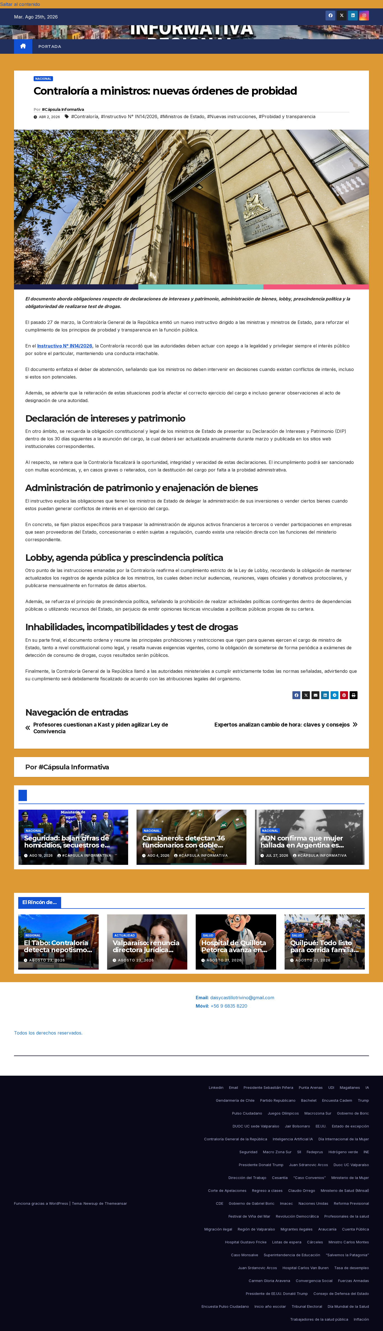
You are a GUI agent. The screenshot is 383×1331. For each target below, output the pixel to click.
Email (233, 1087)
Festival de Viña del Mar (249, 1216)
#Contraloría (84, 116)
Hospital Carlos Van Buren (306, 1267)
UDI (331, 1087)
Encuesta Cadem (337, 1100)
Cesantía (280, 1177)
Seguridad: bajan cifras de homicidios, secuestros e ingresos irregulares (66, 845)
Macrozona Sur (317, 1113)
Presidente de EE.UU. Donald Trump (277, 1293)
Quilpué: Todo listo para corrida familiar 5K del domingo (323, 950)
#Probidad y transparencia (287, 116)
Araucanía (327, 1229)
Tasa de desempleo (351, 1267)
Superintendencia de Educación (292, 1255)
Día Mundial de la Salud (348, 1306)
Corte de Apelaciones (227, 1190)
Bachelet (309, 1100)
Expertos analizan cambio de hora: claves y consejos (282, 724)
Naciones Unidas (313, 1203)
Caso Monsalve (244, 1255)
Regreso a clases (267, 1190)
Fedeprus (315, 1152)
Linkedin (216, 1087)
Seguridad (248, 1152)
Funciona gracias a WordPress (41, 1203)
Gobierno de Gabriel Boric (251, 1203)
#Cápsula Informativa (63, 109)
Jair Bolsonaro (297, 1126)
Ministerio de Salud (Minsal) (345, 1190)
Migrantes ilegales (297, 1229)
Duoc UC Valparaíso (351, 1164)
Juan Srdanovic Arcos (257, 1267)
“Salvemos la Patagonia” (347, 1255)
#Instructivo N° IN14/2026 (129, 116)
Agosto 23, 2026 (47, 960)
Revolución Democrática (297, 1216)
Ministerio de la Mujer (350, 1177)
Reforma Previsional (351, 1203)
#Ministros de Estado (182, 116)
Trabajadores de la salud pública (319, 1319)
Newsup (91, 1203)
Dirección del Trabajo (247, 1177)
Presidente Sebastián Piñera (268, 1087)
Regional (33, 935)
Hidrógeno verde (343, 1152)
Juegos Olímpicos (283, 1113)
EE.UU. (321, 1126)
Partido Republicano (278, 1100)
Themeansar (116, 1203)
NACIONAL (43, 78)
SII (299, 1152)
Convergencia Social (314, 1280)
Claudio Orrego (301, 1190)
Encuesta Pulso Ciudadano (225, 1306)
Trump (363, 1100)
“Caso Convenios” (309, 1177)
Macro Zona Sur (277, 1152)
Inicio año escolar (270, 1306)
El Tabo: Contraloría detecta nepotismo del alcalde (56, 950)
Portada (49, 46)
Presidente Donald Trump (261, 1164)
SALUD (208, 935)
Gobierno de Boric (353, 1113)
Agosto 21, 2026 (224, 960)
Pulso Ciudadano (247, 1113)
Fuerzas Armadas (353, 1280)
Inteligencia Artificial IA (293, 1139)
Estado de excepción (350, 1126)
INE (366, 1152)
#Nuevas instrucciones (231, 116)
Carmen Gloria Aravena (269, 1280)
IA (367, 1087)
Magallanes (350, 1087)
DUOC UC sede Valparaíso (256, 1126)
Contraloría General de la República (235, 1139)
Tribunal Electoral (307, 1306)
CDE (219, 1203)
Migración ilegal (218, 1229)
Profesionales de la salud (346, 1216)
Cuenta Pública (355, 1229)
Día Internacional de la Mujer (344, 1139)
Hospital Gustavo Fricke (246, 1242)
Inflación (361, 1319)
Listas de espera (286, 1242)
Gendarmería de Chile (235, 1100)
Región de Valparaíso (256, 1229)
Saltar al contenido (20, 4)
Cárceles (315, 1242)
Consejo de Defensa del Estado (341, 1293)
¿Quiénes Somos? (33, 997)
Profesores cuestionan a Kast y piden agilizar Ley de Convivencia (100, 727)
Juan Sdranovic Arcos (308, 1164)
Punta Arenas (311, 1087)
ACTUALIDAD (124, 935)
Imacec (286, 1203)
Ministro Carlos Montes (349, 1242)
